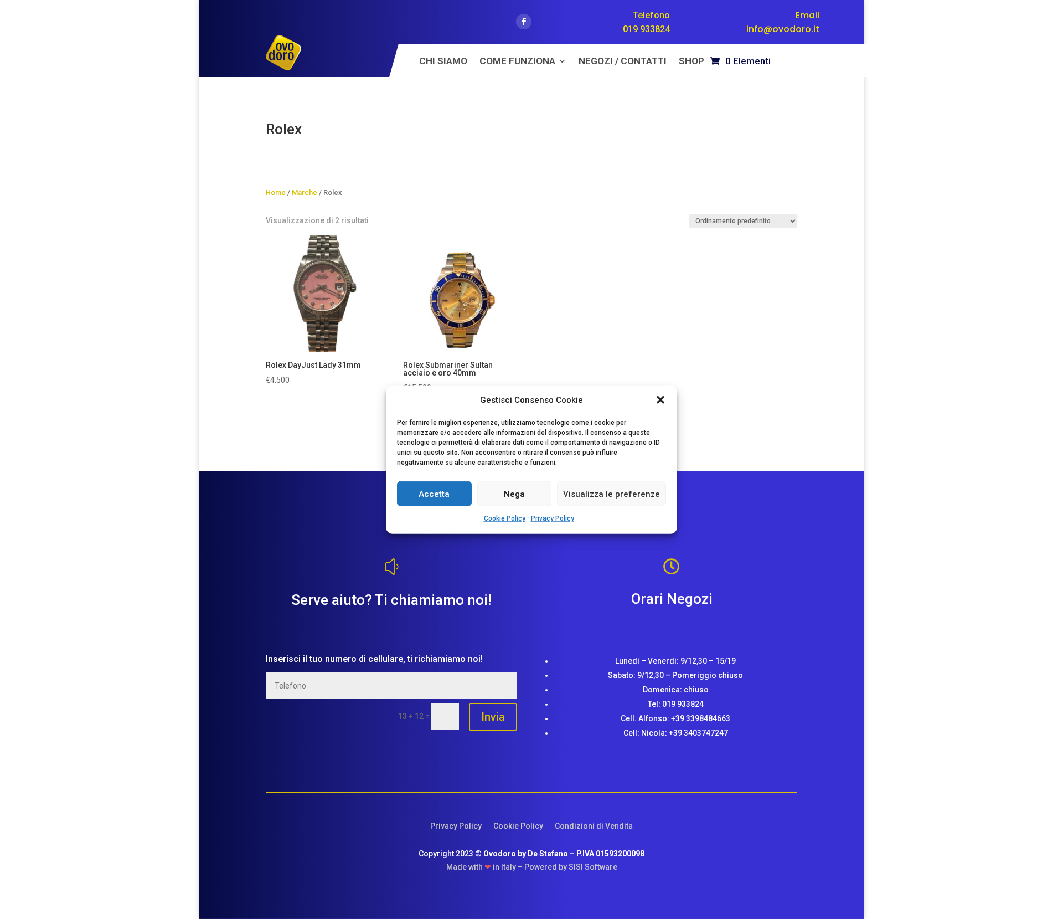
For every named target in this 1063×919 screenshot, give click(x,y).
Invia (493, 716)
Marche (304, 192)
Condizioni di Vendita (594, 826)
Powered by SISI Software (570, 866)
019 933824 (646, 29)
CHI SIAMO (443, 61)
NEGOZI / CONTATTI (623, 61)
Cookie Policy (504, 518)
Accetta (434, 494)
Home (276, 192)
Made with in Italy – (485, 866)
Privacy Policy (552, 518)
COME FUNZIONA (517, 61)
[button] (660, 399)
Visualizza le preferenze (611, 494)
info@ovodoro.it (782, 29)
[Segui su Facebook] (524, 21)
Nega (514, 494)
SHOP (691, 61)
